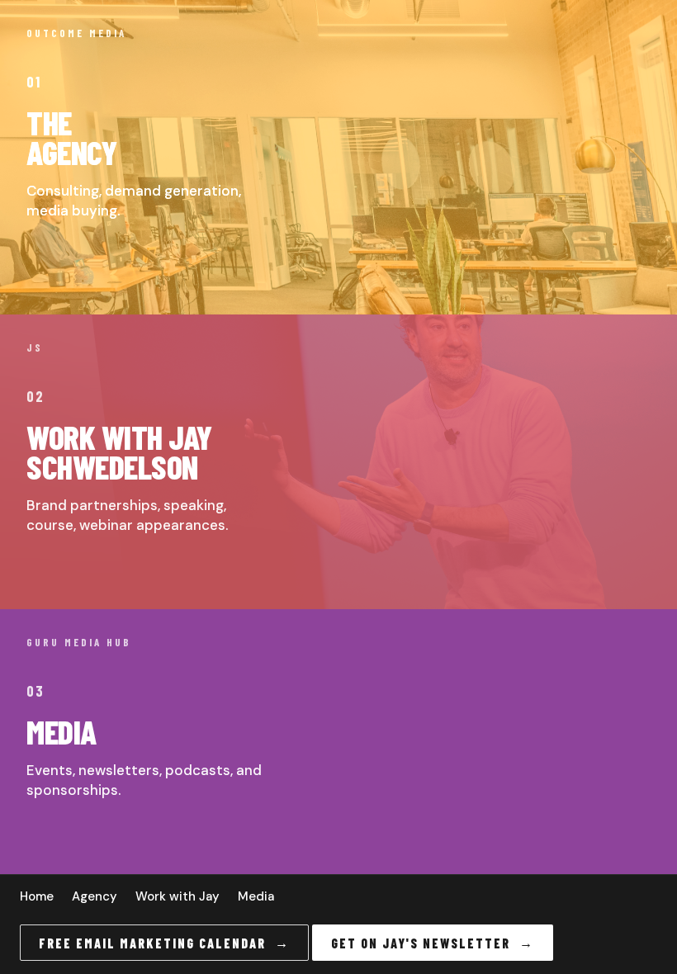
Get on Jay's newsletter (432, 942)
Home (37, 896)
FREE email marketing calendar (164, 942)
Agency (94, 896)
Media (256, 896)
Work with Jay (177, 896)
